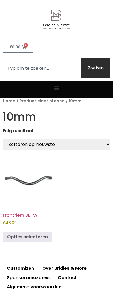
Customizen (20, 268)
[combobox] (41, 68)
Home (9, 101)
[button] (56, 87)
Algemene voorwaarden (34, 287)
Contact (67, 277)
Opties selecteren (27, 237)
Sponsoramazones (28, 277)
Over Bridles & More (64, 268)
